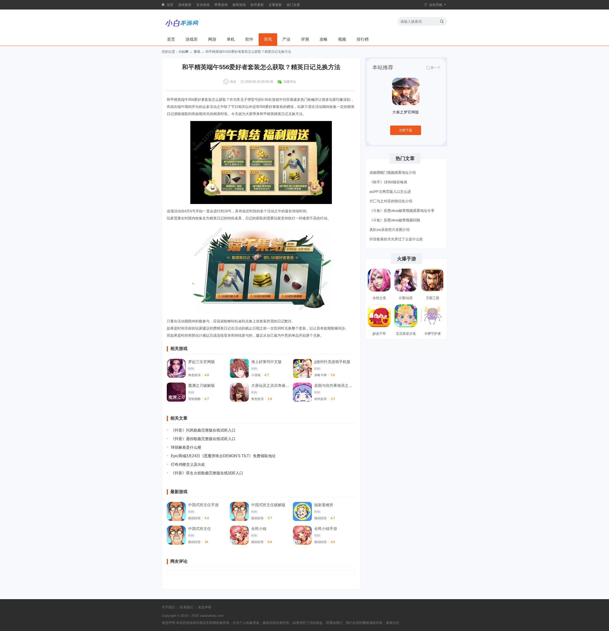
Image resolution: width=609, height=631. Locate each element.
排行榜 (363, 39)
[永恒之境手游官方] (379, 280)
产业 (286, 39)
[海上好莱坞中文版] (239, 368)
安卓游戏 (203, 5)
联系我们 (186, 607)
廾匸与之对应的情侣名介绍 (390, 201)
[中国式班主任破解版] (239, 511)
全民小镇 (258, 529)
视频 (342, 39)
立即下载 (405, 130)
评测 (305, 39)
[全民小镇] (239, 535)
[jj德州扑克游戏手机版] (302, 368)
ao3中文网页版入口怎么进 (390, 191)
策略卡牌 (320, 375)
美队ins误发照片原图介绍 (389, 230)
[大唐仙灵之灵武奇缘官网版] (239, 392)
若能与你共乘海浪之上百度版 (333, 385)
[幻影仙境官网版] (406, 280)
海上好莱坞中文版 (266, 362)
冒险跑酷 (194, 399)
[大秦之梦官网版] (405, 91)
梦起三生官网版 (201, 362)
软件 (249, 39)
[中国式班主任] (176, 535)
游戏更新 (185, 5)
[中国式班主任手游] (176, 511)
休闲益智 (320, 399)
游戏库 (192, 39)
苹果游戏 (221, 5)
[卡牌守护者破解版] (432, 316)
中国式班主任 (199, 529)
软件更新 (257, 5)
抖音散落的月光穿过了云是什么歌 (396, 239)
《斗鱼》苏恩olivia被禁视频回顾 (394, 220)
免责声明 (204, 607)
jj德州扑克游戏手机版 (332, 362)
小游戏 (255, 375)
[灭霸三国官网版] (432, 280)
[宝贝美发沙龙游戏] (406, 316)
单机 (231, 39)
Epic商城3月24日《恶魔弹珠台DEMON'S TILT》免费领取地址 (223, 456)
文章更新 (275, 5)
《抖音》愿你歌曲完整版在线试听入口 (203, 439)
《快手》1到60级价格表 (388, 182)
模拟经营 (194, 518)
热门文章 (293, 5)
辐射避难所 (323, 505)
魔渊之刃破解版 (201, 385)
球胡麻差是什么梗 (186, 447)
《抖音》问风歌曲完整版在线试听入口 (203, 430)
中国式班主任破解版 (268, 505)
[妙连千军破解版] (379, 316)
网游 (212, 39)
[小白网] (182, 21)
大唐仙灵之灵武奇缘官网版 (270, 385)
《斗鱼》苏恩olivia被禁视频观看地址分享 (401, 211)
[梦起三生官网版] (176, 368)
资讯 (268, 39)
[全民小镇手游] (302, 535)
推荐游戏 (239, 5)
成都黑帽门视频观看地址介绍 (392, 172)
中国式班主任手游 (203, 505)
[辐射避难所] (302, 511)
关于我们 (168, 607)
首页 (170, 5)
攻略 (323, 39)
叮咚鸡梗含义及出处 (188, 464)
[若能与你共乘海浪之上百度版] (302, 392)
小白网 (183, 51)
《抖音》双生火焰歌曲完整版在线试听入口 (207, 473)
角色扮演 (194, 375)
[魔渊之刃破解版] (176, 392)
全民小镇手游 (325, 529)
